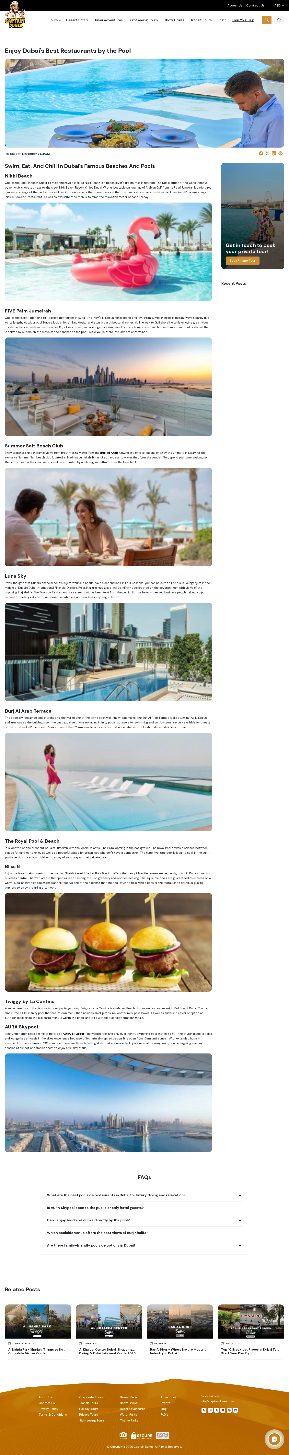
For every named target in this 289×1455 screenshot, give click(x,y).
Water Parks (128, 1414)
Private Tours (88, 1414)
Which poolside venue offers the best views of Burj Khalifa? (97, 1233)
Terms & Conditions (53, 1414)
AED (277, 5)
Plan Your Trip (243, 20)
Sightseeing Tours (143, 20)
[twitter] (216, 1410)
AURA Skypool (73, 1034)
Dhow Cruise (174, 20)
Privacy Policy (48, 1409)
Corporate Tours (91, 1397)
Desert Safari (77, 20)
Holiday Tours (88, 1409)
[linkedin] (235, 1410)
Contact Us (255, 5)
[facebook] (204, 1410)
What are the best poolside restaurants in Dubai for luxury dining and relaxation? (116, 1195)
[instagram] (210, 1410)
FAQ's (164, 1414)
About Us (235, 5)
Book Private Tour (242, 260)
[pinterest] (229, 1410)
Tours (53, 20)
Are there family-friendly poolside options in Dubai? (91, 1245)
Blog (163, 1409)
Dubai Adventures (108, 20)
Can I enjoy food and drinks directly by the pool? (88, 1220)
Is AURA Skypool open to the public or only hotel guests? (95, 1208)
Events (165, 1403)
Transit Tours (201, 20)
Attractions (168, 1397)
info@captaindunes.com (217, 1401)
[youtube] (222, 1410)
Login (222, 20)
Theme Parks (129, 1420)
